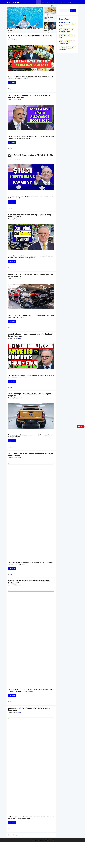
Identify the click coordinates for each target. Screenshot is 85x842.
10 (13, 835)
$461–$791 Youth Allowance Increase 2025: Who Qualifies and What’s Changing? (66, 29)
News (43, 2)
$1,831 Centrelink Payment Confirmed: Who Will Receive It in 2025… (67, 35)
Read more (12, 82)
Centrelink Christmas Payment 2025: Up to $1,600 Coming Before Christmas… (67, 41)
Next (17, 835)
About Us (49, 2)
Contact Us (56, 2)
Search (61, 8)
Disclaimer (63, 2)
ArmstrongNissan (13, 2)
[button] (76, 2)
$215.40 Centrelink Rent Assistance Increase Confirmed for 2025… (67, 23)
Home (38, 2)
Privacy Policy (70, 2)
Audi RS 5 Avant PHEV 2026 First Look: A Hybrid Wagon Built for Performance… (67, 47)
